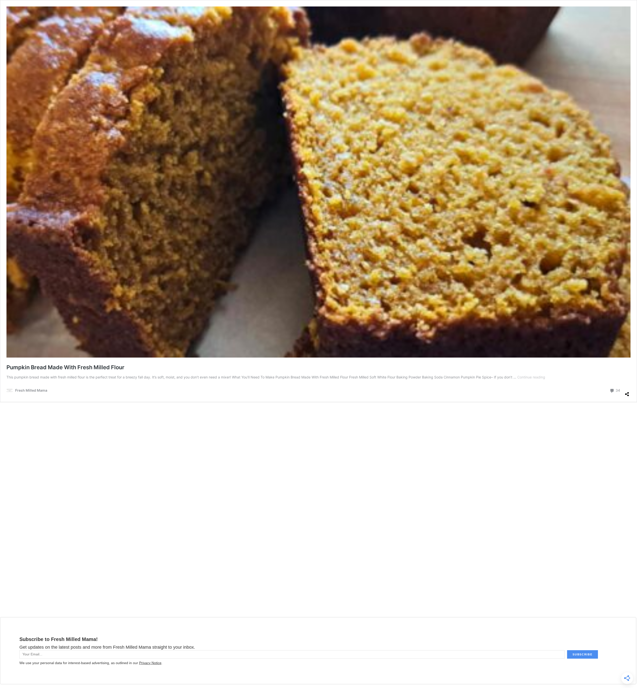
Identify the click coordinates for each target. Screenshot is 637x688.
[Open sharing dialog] (627, 392)
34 (617, 390)
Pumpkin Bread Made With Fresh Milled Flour (65, 367)
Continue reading (531, 377)
